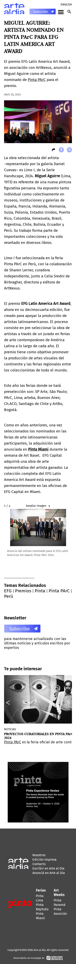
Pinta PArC (37, 79)
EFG (8, 591)
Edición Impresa (44, 859)
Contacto (39, 864)
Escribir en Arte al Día (48, 868)
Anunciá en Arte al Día (48, 873)
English (66, 4)
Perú (8, 596)
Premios (23, 591)
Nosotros (38, 855)
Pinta (40, 591)
